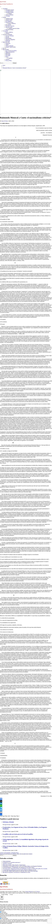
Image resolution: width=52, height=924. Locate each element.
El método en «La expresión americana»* (11, 862)
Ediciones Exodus (9, 29)
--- (0, 114)
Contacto (7, 59)
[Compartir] (26, 814)
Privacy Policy (8, 60)
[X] (26, 801)
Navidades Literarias (9, 26)
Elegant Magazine (29, 891)
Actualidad (5, 8)
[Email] (26, 812)
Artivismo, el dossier (8, 822)
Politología (7, 40)
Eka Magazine (8, 21)
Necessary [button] (2, 910)
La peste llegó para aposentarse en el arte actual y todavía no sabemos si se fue (19, 869)
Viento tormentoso (7, 861)
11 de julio (7, 16)
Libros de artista (8, 27)
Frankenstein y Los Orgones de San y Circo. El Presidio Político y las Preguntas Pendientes (22, 866)
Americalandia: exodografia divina (9, 852)
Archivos (7, 33)
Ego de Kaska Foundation (11, 50)
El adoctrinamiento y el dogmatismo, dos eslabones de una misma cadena (18, 867)
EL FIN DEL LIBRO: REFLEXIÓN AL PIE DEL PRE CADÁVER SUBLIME (20, 871)
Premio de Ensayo (9, 22)
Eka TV (4, 48)
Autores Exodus (8, 19)
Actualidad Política (9, 12)
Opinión (10, 13)
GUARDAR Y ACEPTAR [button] (6, 923)
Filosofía (7, 37)
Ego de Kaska (3, 1)
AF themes (37, 891)
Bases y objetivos (12, 23)
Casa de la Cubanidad (7, 34)
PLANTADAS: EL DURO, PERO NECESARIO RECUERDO (16, 854)
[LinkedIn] (26, 803)
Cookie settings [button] (4, 894)
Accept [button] (11, 894)
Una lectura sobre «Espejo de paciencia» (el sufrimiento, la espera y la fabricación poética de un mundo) (25, 868)
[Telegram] (26, 808)
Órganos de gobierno (9, 51)
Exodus (4, 17)
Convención (5, 30)
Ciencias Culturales (9, 35)
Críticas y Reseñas (9, 14)
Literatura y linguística (10, 39)
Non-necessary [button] (3, 917)
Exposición (7, 43)
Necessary (4, 912)
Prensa (6, 56)
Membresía (7, 53)
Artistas (7, 44)
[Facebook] (26, 799)
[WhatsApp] (26, 805)
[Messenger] (26, 810)
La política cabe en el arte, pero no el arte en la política (18, 834)
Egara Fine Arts (6, 42)
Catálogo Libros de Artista (13, 28)
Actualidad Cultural (9, 9)
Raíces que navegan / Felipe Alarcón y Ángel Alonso (14, 865)
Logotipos (10, 58)
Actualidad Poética (9, 11)
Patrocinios (7, 55)
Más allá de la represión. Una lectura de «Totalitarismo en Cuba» (16, 872)
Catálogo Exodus (9, 18)
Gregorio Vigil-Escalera (10, 47)
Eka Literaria (8, 24)
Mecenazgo (7, 54)
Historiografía (8, 38)
